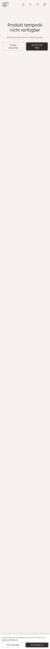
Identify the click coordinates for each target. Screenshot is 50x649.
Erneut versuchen (13, 46)
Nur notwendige (13, 645)
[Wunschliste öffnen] (37, 4)
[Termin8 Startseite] (5, 4)
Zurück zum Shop (36, 46)
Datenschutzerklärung (10, 640)
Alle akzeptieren (37, 645)
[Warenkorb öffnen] (45, 4)
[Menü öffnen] (23, 4)
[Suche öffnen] (30, 4)
